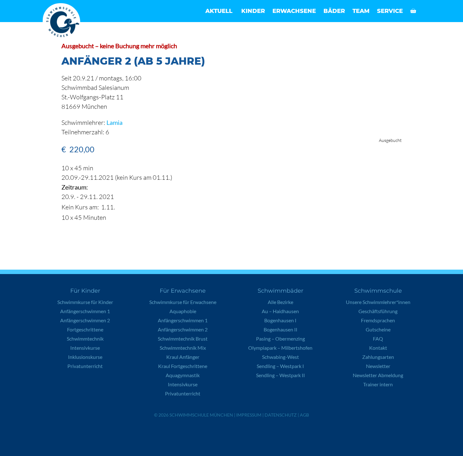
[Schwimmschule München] (63, 22)
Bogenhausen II (280, 329)
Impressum (248, 415)
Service (390, 11)
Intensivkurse (85, 348)
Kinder (253, 11)
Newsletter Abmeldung (378, 375)
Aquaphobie (182, 311)
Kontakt (378, 348)
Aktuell (218, 11)
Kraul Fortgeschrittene (182, 366)
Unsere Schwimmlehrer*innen (378, 302)
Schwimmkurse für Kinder (85, 302)
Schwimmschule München (201, 415)
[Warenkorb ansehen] (413, 11)
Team (360, 11)
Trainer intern (378, 384)
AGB (304, 415)
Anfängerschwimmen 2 (85, 320)
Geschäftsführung (377, 311)
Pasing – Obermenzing (280, 339)
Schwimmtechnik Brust (183, 339)
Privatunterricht (85, 366)
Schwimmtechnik (85, 339)
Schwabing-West (280, 357)
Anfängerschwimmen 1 (85, 311)
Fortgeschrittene (85, 329)
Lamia (114, 122)
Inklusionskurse (85, 357)
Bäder (334, 11)
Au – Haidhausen (280, 311)
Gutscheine (378, 329)
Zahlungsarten (378, 357)
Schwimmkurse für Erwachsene (182, 302)
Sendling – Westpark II (280, 375)
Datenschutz (281, 415)
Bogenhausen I (280, 320)
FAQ (378, 339)
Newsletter (378, 366)
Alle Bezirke (280, 302)
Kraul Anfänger (182, 357)
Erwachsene (294, 11)
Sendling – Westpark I (280, 366)
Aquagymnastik (183, 375)
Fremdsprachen (378, 320)
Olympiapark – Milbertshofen (280, 348)
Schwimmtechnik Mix (183, 348)
